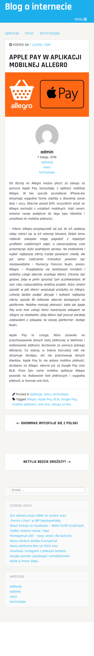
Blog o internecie (38, 7)
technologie (50, 33)
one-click (44, 404)
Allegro (31, 399)
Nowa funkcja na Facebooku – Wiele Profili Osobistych (47, 526)
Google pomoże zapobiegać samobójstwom (40, 556)
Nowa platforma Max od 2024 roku (34, 546)
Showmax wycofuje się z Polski (47, 423)
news (29, 33)
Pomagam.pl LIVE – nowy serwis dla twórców (41, 536)
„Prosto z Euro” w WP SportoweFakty (35, 521)
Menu (79, 19)
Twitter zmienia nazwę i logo (29, 531)
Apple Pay (45, 399)
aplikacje (12, 33)
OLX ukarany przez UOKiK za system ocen (38, 515)
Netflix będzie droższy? (47, 461)
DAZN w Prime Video (24, 561)
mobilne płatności (24, 404)
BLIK (56, 399)
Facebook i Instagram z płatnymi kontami (38, 551)
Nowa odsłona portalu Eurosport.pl (33, 541)
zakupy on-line (61, 404)
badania (15, 591)
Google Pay (68, 399)
